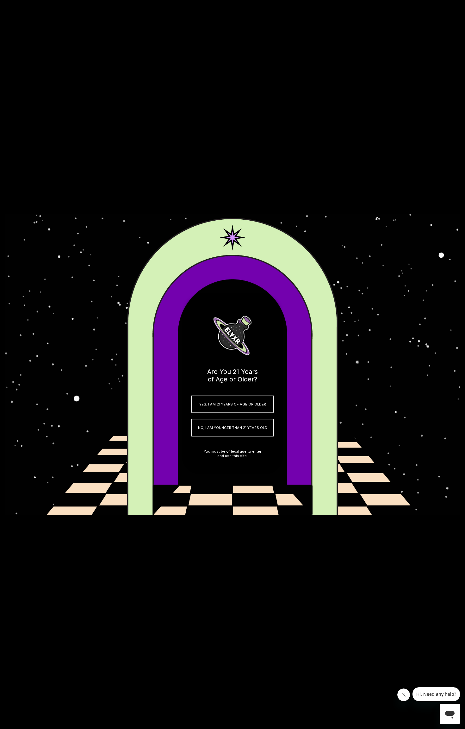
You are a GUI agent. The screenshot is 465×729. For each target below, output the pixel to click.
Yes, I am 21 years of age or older (232, 404)
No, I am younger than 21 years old (232, 427)
